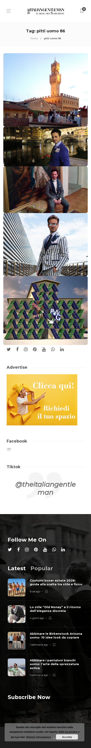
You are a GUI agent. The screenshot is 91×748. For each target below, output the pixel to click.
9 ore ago (35, 591)
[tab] (17, 568)
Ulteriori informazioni (38, 737)
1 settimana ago (39, 644)
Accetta (67, 737)
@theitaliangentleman (45, 488)
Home (34, 38)
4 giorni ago (37, 618)
